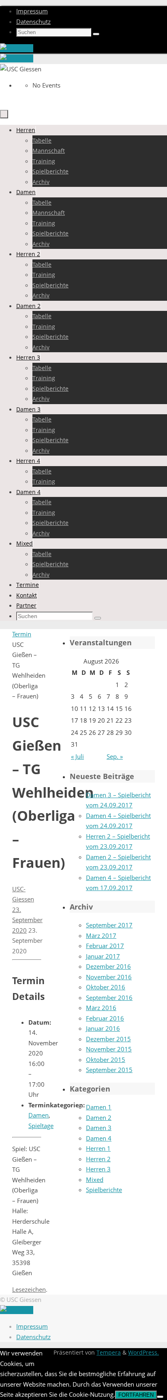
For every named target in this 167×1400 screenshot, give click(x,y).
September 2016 (109, 997)
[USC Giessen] (16, 48)
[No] (160, 1397)
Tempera (108, 1352)
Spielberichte (104, 1190)
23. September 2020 (27, 920)
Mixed (94, 1179)
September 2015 (109, 1070)
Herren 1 (98, 1148)
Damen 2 (98, 1117)
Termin (21, 634)
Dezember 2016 (108, 966)
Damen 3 (98, 1128)
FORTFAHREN (136, 1395)
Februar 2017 (105, 946)
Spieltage (41, 1126)
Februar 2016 (105, 1018)
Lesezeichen (29, 1289)
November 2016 (109, 977)
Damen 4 (98, 1138)
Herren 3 (98, 1169)
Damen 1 (98, 1107)
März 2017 (101, 935)
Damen (38, 1115)
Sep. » (115, 756)
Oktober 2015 (105, 1059)
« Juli (77, 756)
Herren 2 (98, 1159)
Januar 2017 (103, 956)
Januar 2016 (103, 1028)
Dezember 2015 (108, 1039)
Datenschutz (33, 21)
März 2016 (101, 1008)
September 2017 (109, 925)
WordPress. (143, 1352)
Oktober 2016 (105, 987)
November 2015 (109, 1049)
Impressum (32, 11)
